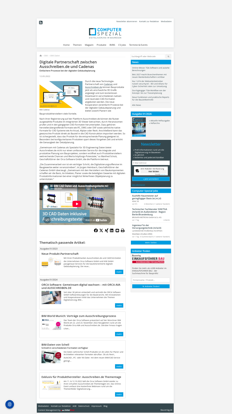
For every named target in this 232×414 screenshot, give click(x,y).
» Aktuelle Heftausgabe (159, 120)
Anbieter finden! (152, 286)
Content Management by (49, 410)
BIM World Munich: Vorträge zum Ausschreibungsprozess (78, 316)
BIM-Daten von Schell (55, 344)
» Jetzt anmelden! (151, 179)
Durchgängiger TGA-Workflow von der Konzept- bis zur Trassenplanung (149, 91)
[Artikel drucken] (122, 230)
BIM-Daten (55, 55)
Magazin (89, 44)
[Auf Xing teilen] (106, 231)
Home (66, 44)
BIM (46, 55)
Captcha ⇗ (161, 174)
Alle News (136, 105)
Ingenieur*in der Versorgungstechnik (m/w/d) (146, 226)
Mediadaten (166, 21)
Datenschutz (84, 406)
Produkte (101, 44)
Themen (77, 44)
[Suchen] (168, 56)
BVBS (112, 44)
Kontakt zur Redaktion (149, 21)
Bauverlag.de (166, 410)
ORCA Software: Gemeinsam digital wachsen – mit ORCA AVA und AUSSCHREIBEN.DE (80, 286)
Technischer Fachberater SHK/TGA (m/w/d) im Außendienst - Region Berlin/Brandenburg (149, 212)
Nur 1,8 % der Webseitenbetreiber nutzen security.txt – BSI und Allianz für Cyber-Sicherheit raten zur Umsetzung (150, 84)
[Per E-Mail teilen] (117, 230)
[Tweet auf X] (101, 231)
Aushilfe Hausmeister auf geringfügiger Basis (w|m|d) (146, 197)
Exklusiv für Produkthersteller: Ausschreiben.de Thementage (81, 377)
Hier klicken (153, 171)
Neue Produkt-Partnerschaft (60, 254)
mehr (119, 271)
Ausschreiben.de (93, 87)
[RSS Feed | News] (41, 22)
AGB (74, 406)
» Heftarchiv (154, 123)
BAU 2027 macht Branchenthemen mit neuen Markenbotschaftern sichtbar (149, 75)
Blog (105, 406)
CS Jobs (122, 44)
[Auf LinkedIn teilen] (112, 231)
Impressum (96, 406)
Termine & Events (138, 44)
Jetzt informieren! (138, 185)
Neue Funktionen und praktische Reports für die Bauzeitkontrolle (150, 98)
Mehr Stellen (151, 242)
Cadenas (108, 84)
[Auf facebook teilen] (96, 231)
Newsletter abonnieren (126, 21)
